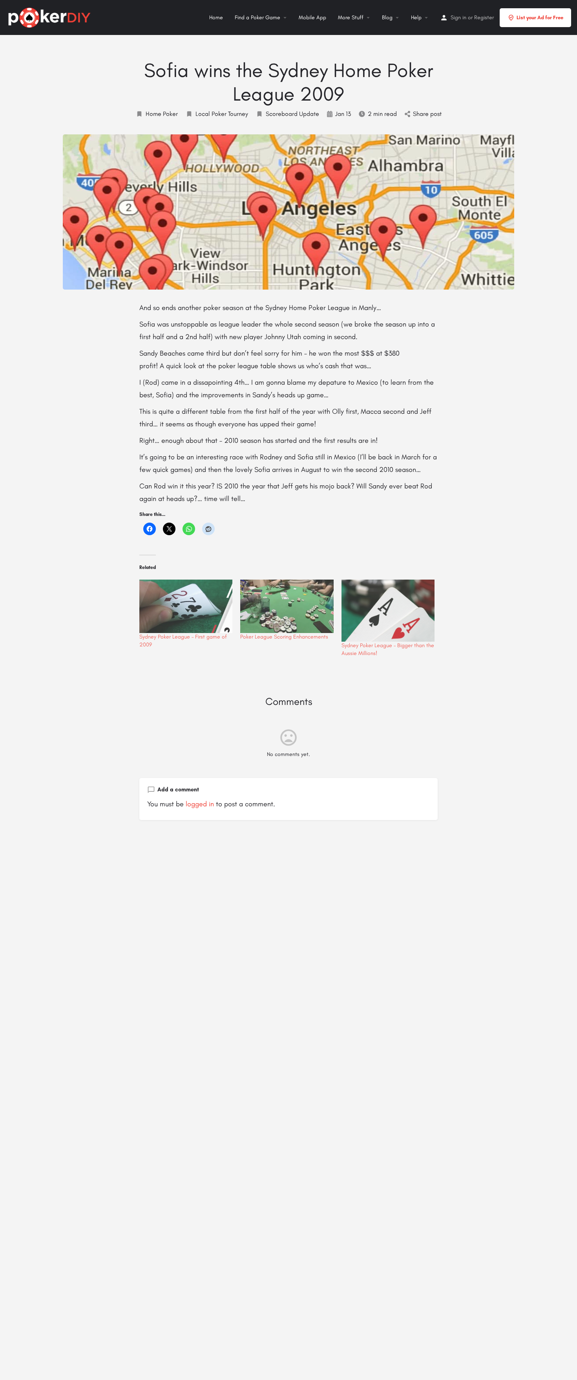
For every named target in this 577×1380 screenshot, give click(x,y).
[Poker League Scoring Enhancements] (286, 606)
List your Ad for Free (540, 17)
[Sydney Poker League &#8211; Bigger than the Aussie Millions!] (388, 611)
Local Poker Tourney (221, 113)
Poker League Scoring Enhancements (284, 636)
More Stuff (350, 17)
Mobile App (312, 17)
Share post (427, 113)
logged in (200, 804)
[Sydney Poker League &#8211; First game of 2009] (185, 606)
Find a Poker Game (257, 17)
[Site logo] (50, 16)
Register (484, 17)
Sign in (458, 17)
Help (416, 17)
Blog (387, 17)
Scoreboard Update (292, 113)
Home (216, 17)
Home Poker (162, 113)
